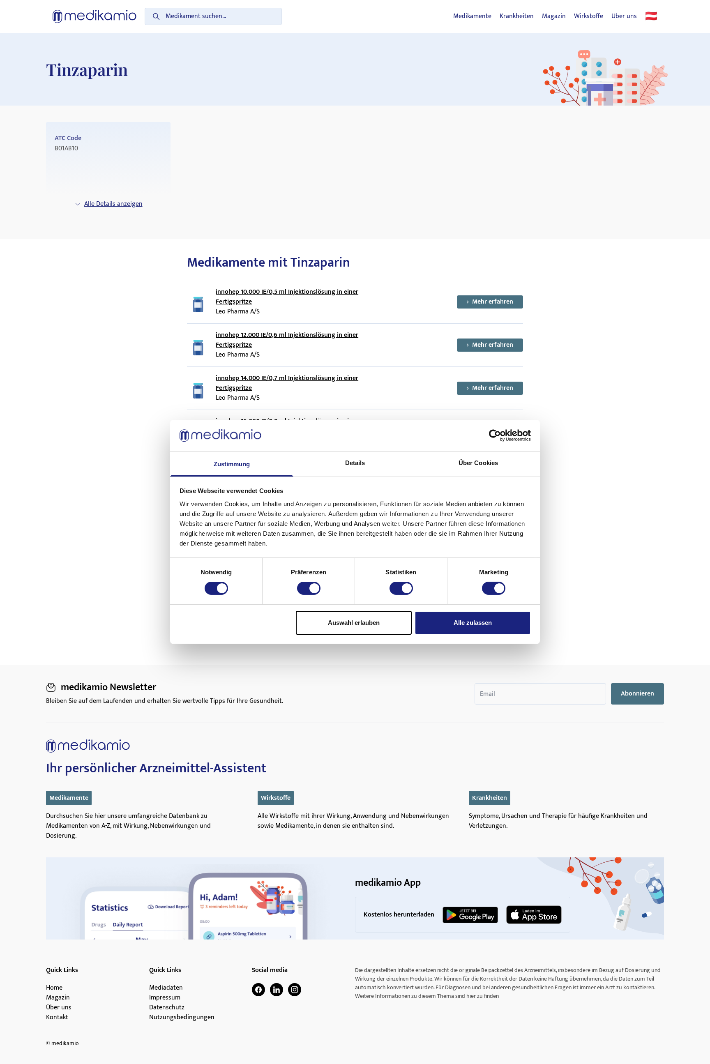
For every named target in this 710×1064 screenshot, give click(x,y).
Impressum (164, 998)
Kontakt (57, 1018)
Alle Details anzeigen (113, 204)
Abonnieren (637, 693)
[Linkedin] (276, 989)
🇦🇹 (651, 16)
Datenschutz (166, 1008)
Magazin (554, 16)
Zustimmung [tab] (232, 464)
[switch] (308, 588)
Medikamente (472, 16)
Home (54, 988)
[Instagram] (294, 989)
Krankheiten (517, 16)
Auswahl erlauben (354, 622)
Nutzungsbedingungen (181, 1018)
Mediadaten (166, 988)
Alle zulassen (473, 622)
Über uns (624, 16)
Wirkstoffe (588, 16)
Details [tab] (355, 462)
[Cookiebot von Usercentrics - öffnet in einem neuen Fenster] (495, 435)
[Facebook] (258, 989)
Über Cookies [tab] (478, 462)
